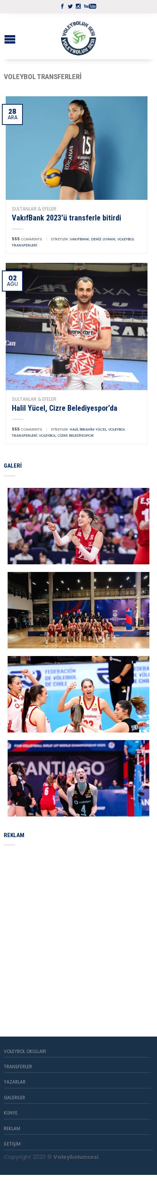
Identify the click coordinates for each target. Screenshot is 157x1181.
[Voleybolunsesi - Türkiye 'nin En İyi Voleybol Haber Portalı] (78, 36)
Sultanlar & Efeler (34, 209)
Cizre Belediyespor (76, 435)
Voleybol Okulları (25, 1051)
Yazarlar (15, 1082)
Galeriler (14, 1098)
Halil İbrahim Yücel (88, 429)
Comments (27, 239)
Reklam (12, 1129)
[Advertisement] (78, 932)
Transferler (18, 1067)
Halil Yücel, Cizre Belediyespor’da (64, 408)
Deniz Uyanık (103, 239)
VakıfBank (79, 239)
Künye (11, 1113)
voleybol (47, 435)
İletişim (12, 1144)
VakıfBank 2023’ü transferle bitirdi (66, 217)
